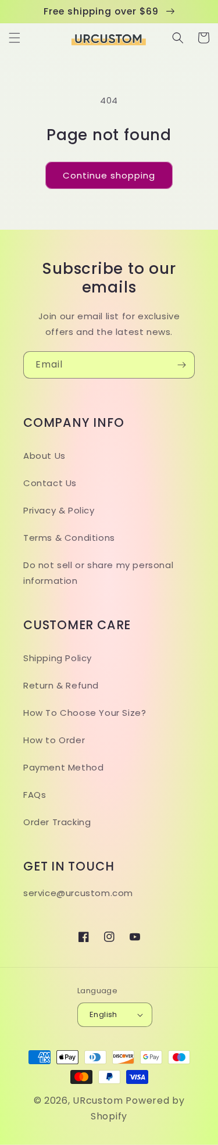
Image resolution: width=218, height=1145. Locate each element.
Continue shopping (109, 175)
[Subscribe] (181, 365)
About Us (44, 456)
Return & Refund (61, 685)
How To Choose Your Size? (84, 713)
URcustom (98, 1100)
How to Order (54, 740)
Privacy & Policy (59, 510)
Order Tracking (57, 822)
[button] (14, 38)
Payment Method (63, 767)
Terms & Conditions (69, 538)
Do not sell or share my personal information (98, 573)
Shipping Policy (57, 658)
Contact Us (50, 483)
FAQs (34, 795)
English (103, 1014)
